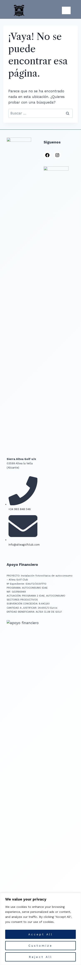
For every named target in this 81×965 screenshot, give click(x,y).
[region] (40, 929)
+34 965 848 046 (20, 509)
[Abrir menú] (66, 10)
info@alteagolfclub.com (24, 544)
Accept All (40, 934)
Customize (40, 945)
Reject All (40, 957)
